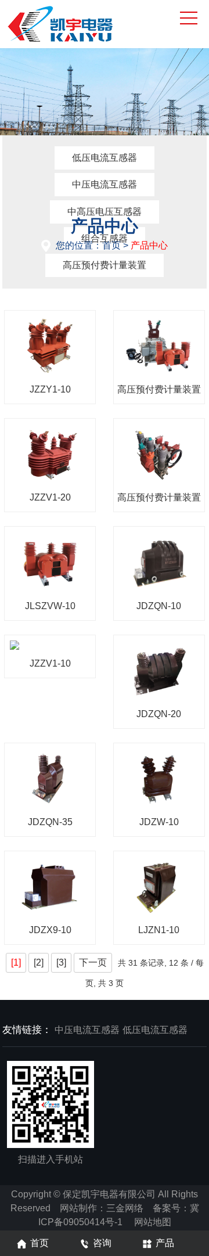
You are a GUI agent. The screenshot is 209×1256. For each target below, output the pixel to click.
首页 (111, 245)
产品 (165, 1243)
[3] (61, 962)
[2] (39, 962)
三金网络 (124, 1208)
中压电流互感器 (104, 184)
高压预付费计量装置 (104, 265)
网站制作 (78, 1208)
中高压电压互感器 (104, 212)
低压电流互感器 (104, 158)
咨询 (102, 1243)
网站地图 (152, 1222)
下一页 (93, 962)
